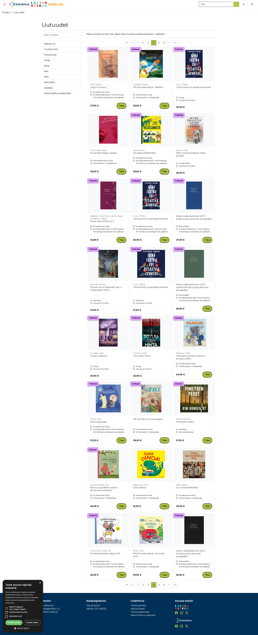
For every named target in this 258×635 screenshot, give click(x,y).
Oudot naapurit (98, 356)
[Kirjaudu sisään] (243, 4)
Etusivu (6, 12)
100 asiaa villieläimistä (144, 153)
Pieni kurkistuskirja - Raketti (148, 87)
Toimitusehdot (138, 605)
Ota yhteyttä (93, 605)
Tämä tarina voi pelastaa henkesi (193, 87)
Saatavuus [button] (49, 43)
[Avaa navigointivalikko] (5, 4)
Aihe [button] (46, 77)
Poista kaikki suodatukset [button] (57, 93)
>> (175, 42)
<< (127, 42)
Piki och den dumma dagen (148, 419)
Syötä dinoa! (139, 487)
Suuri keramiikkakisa (187, 487)
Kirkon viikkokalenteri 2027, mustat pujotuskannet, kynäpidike (191, 554)
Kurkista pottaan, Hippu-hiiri (105, 553)
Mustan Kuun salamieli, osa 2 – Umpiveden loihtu (106, 288)
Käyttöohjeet (138, 608)
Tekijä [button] (47, 60)
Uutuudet (18, 12)
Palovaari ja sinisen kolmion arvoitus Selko (190, 357)
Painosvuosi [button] (50, 54)
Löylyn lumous (98, 87)
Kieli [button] (46, 71)
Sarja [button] (46, 65)
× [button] (40, 583)
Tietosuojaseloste (140, 612)
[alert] (23, 606)
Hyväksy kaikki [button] (14, 622)
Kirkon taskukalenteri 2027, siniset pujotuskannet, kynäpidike (194, 217)
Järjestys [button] (48, 88)
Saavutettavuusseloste (143, 615)
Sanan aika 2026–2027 (102, 221)
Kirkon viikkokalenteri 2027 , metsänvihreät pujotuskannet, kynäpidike (192, 287)
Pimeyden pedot (185, 422)
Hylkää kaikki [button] (32, 622)
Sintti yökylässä (98, 422)
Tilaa (121, 106)
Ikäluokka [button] (49, 82)
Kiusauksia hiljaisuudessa (103, 153)
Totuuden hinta (141, 356)
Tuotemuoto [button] (51, 49)
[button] (22, 628)
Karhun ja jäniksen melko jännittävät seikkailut (103, 489)
